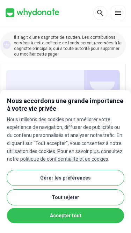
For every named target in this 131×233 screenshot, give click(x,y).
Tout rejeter (65, 197)
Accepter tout (65, 215)
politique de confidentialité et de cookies (64, 159)
